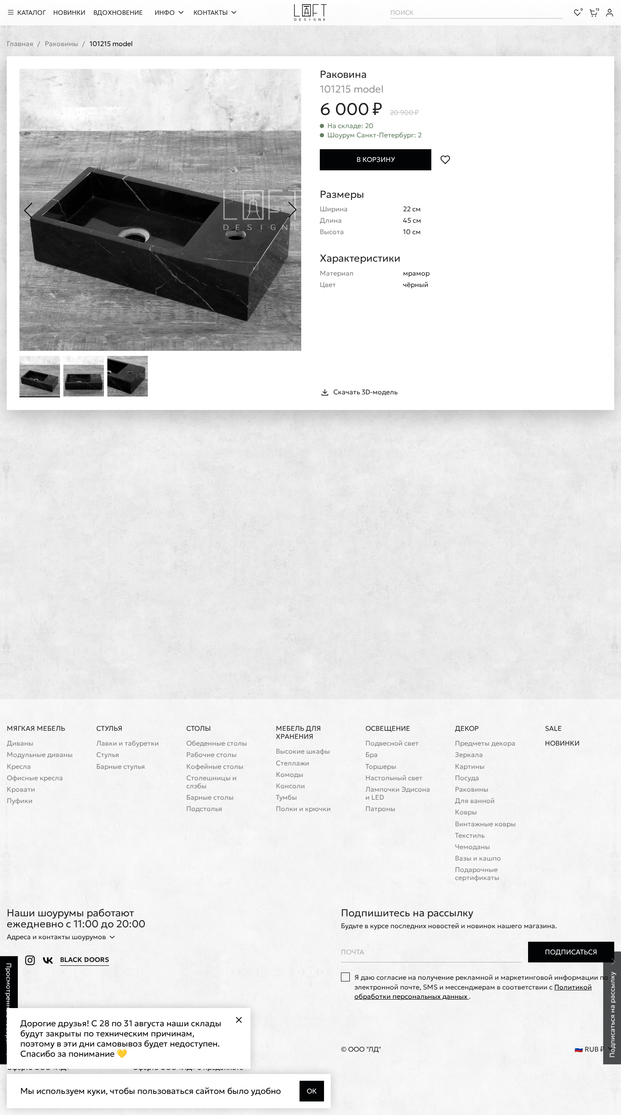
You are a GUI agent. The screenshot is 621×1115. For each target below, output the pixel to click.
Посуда (467, 778)
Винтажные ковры (485, 824)
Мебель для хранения (298, 732)
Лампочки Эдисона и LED (397, 793)
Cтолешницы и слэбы (211, 782)
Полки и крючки (303, 809)
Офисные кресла (35, 778)
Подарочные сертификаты (477, 874)
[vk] (47, 960)
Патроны (380, 809)
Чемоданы (472, 847)
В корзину (376, 159)
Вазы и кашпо (478, 858)
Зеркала (469, 755)
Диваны (20, 743)
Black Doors (84, 960)
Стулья (109, 728)
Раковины (61, 44)
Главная (20, 44)
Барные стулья (120, 766)
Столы (198, 728)
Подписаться (571, 952)
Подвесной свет (392, 743)
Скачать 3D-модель (365, 392)
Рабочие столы (211, 755)
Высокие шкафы (303, 751)
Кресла (19, 766)
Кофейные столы (214, 766)
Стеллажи (292, 763)
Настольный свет (393, 778)
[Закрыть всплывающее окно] (239, 1020)
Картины (470, 766)
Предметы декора (485, 743)
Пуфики (20, 801)
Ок (312, 1091)
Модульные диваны (40, 755)
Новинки (562, 743)
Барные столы (210, 797)
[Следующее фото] (293, 210)
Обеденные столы (216, 743)
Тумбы (286, 797)
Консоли (290, 786)
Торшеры (380, 766)
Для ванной (475, 801)
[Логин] (609, 12)
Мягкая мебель (36, 728)
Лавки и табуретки (127, 743)
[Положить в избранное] (445, 159)
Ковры (466, 812)
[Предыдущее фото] (28, 210)
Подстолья (204, 809)
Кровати (21, 789)
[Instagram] (30, 960)
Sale (553, 728)
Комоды (289, 775)
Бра (371, 755)
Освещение (387, 728)
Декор (467, 728)
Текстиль (470, 835)
